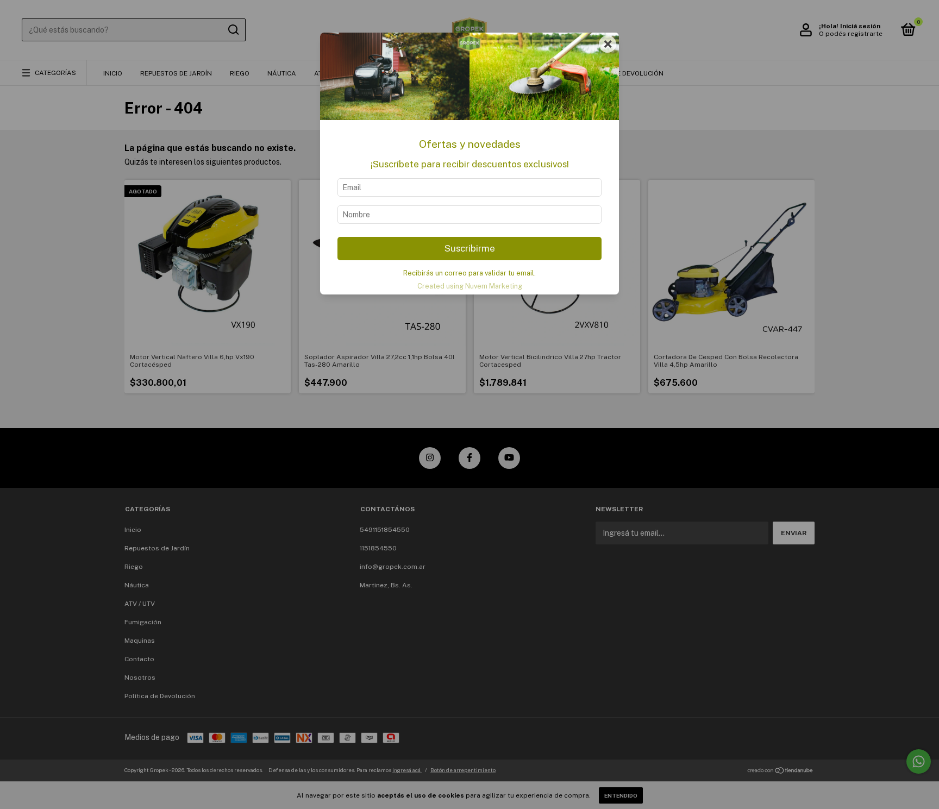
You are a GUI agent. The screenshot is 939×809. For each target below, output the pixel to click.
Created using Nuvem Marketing (469, 286)
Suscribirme (470, 248)
